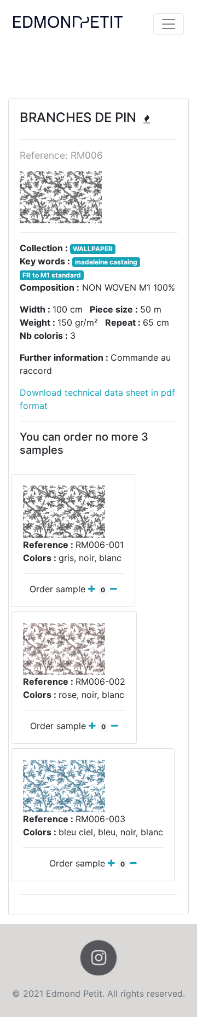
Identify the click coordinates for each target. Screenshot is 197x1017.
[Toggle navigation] (168, 24)
